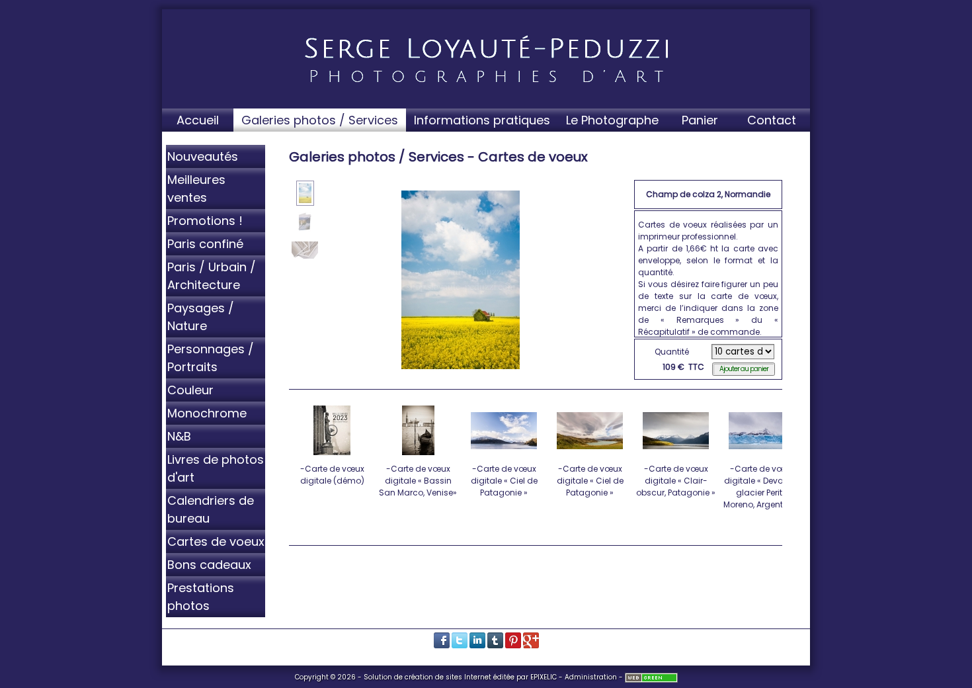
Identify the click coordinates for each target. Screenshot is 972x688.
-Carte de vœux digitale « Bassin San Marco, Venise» (418, 480)
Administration (591, 677)
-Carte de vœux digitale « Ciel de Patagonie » (504, 480)
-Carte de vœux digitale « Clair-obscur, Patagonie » (675, 480)
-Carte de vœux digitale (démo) (332, 474)
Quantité (672, 351)
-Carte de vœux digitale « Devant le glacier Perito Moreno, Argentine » (762, 486)
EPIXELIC (543, 677)
